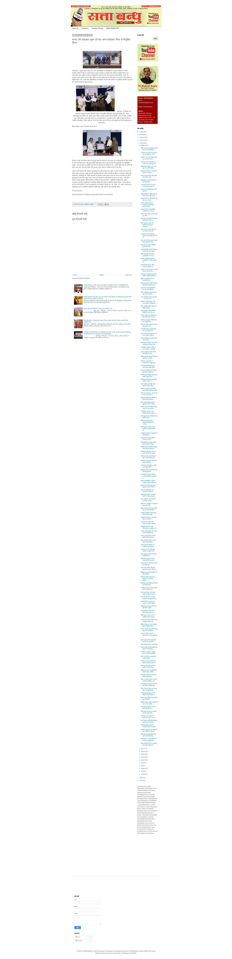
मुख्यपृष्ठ (101, 275)
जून (142, 763)
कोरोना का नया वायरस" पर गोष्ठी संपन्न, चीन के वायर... (149, 270)
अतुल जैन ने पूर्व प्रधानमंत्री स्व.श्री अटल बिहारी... (148, 288)
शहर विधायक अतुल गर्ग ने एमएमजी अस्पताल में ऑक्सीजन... (147, 224)
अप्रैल (143, 768)
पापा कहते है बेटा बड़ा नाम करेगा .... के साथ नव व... (149, 298)
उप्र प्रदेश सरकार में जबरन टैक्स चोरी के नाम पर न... (148, 559)
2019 (141, 780)
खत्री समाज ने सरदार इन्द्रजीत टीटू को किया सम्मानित (149, 509)
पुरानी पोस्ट (129, 275)
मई (142, 765)
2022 (141, 143)
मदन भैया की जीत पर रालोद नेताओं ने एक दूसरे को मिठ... (149, 597)
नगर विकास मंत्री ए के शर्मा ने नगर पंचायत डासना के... (148, 185)
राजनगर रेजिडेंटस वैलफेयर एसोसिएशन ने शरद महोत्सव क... (148, 260)
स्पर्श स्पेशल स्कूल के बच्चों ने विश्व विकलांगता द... (148, 707)
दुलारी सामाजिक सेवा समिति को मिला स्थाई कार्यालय (149, 398)
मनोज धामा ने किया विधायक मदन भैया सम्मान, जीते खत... (149, 568)
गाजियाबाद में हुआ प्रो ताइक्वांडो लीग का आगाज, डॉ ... (149, 588)
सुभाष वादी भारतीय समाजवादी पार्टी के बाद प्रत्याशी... (148, 640)
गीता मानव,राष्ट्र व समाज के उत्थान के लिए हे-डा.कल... (148, 593)
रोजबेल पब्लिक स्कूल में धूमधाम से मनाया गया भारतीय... (149, 703)
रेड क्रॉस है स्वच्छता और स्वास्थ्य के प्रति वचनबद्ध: (148, 522)
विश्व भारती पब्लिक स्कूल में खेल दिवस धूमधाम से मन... (149, 241)
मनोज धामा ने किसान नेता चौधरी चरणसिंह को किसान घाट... (149, 343)
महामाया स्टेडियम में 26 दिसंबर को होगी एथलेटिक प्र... (148, 371)
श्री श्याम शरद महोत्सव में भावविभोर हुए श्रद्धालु (147, 545)
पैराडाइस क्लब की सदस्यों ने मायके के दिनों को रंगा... (148, 666)
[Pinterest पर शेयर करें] (108, 204)
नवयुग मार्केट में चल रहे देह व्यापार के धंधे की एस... (149, 564)
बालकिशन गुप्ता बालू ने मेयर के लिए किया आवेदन (148, 607)
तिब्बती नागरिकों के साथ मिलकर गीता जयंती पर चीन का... (149, 730)
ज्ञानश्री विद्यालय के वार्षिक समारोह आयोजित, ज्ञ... (148, 265)
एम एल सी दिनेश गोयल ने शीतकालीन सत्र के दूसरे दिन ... (149, 635)
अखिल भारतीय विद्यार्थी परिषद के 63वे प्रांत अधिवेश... (149, 357)
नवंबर (142, 749)
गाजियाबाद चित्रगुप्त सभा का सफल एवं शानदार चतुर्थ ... (148, 452)
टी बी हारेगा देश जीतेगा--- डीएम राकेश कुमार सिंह (149, 466)
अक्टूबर (143, 751)
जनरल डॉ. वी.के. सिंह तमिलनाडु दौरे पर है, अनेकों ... (149, 199)
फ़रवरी (143, 774)
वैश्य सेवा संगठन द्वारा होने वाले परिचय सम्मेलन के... (148, 675)
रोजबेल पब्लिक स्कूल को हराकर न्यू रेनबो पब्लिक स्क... (149, 532)
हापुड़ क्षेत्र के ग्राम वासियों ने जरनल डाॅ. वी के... (148, 438)
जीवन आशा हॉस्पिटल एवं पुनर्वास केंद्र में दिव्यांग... (149, 698)
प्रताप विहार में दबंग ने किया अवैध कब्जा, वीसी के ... (148, 611)
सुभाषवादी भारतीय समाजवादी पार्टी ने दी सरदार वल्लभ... (148, 495)
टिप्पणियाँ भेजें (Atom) (84, 278)
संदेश (78, 937)
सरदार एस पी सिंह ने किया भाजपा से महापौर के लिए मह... (149, 620)
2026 (141, 132)
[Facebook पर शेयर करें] (105, 204)
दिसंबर (143, 145)
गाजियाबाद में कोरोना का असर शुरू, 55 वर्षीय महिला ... (148, 167)
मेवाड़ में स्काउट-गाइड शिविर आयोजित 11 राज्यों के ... (148, 210)
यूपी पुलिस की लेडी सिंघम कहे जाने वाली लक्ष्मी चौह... (148, 735)
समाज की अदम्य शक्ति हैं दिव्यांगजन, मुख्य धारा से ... (148, 716)
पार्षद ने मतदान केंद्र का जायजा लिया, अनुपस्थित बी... (149, 689)
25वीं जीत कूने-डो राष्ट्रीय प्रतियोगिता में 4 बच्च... (148, 255)
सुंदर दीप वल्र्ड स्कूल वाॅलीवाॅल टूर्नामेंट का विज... (148, 245)
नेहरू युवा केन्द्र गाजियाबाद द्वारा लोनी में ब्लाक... (149, 416)
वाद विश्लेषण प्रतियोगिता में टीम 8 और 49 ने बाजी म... (149, 721)
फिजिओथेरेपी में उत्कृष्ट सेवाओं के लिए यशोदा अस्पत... (148, 443)
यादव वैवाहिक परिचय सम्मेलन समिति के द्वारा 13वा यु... (148, 311)
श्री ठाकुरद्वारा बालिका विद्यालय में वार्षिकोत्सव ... (149, 554)
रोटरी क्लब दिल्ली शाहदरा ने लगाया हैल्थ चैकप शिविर (148, 366)
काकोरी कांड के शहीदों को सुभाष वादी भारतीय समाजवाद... (149, 447)
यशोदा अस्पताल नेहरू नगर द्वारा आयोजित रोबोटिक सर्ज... (149, 680)
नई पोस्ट (75, 275)
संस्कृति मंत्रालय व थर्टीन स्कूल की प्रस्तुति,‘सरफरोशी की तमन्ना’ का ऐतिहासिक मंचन (106, 285)
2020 (141, 778)
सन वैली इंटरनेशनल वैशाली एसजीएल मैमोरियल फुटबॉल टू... (148, 476)
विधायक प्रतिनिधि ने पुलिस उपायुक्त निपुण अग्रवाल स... (149, 481)
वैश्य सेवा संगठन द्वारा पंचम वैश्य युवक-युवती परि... (149, 461)
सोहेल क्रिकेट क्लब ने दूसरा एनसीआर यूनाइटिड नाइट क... (148, 428)
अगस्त (143, 757)
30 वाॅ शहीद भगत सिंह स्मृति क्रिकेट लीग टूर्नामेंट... (148, 385)
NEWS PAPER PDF (112, 28)
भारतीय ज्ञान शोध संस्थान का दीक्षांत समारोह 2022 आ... (148, 661)
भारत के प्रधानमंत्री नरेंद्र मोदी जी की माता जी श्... (149, 176)
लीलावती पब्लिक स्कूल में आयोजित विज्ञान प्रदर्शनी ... (149, 726)
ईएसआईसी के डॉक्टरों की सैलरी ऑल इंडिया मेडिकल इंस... (149, 684)
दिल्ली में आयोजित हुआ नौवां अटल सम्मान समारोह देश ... (149, 302)
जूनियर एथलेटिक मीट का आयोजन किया (147, 279)
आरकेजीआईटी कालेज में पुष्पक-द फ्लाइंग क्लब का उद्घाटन (149, 250)
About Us (75, 28)
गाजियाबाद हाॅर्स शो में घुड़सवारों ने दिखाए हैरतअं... (149, 434)
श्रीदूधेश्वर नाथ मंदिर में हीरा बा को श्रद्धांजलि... (148, 181)
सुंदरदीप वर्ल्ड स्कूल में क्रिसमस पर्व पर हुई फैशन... (149, 320)
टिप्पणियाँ (79, 941)
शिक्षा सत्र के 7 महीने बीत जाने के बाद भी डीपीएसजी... (149, 739)
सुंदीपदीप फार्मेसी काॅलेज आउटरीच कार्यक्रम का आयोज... (147, 422)
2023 (141, 140)
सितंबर (143, 754)
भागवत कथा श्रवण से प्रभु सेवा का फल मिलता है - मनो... (149, 153)
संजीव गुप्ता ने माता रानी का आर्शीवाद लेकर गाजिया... (148, 616)
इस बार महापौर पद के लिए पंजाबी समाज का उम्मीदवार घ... (149, 629)
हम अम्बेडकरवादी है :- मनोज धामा (149, 644)
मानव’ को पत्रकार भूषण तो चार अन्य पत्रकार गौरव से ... (149, 334)
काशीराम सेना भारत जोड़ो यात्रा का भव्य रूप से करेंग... (149, 158)
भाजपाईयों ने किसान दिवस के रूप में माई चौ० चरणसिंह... (148, 348)
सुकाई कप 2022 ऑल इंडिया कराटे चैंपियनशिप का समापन (149, 389)
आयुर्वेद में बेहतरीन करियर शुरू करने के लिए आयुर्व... (148, 513)
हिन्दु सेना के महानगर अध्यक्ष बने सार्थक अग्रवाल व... (149, 172)
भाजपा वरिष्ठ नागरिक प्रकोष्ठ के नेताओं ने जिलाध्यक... (149, 648)
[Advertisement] (155, 853)
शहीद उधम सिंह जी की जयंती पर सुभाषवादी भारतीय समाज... (149, 284)
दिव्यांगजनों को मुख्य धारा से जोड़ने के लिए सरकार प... (148, 694)
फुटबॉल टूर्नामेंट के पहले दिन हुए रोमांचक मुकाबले (149, 470)
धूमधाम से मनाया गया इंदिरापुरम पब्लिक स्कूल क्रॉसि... (149, 671)
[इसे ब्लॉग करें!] (101, 204)
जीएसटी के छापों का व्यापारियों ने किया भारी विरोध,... (149, 518)
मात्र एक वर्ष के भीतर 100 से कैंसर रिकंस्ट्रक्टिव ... (148, 541)
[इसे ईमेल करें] (99, 204)
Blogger (126, 953)
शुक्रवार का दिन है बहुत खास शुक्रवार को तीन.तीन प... (148, 486)
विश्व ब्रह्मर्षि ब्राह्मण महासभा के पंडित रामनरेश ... (149, 307)
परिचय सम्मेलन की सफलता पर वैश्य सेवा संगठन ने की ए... (148, 316)
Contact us (84, 28)
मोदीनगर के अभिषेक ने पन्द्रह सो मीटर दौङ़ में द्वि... (149, 504)
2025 (141, 134)
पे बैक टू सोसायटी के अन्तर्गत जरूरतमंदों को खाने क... (148, 536)
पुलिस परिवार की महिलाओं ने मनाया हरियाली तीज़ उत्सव (98, 308)
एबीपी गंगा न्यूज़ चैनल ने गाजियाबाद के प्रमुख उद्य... (148, 362)
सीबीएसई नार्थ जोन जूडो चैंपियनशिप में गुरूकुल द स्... (149, 527)
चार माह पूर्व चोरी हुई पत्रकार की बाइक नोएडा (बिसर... (149, 375)
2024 (141, 137)
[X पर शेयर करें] (103, 204)
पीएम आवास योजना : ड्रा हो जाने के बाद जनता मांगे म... (149, 394)
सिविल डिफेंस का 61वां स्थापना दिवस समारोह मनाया (149, 625)
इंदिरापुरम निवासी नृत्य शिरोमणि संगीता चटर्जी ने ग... (149, 380)
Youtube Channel (97, 28)
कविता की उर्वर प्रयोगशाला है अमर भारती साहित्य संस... (148, 457)
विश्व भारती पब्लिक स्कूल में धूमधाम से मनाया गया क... (148, 403)
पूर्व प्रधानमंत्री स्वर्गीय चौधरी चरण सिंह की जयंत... (148, 352)
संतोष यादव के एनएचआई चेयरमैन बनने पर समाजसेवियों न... (149, 149)
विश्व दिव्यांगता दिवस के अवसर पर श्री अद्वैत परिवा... (148, 712)
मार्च (142, 771)
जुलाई (143, 760)
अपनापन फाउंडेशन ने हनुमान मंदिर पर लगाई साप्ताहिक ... (149, 652)
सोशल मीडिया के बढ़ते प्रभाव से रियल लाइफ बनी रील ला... (149, 194)
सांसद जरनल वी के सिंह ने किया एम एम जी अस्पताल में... (149, 407)
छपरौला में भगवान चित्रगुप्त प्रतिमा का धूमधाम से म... (148, 550)
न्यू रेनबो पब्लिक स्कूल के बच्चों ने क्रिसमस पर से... (149, 325)
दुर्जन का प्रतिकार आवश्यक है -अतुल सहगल (148, 657)
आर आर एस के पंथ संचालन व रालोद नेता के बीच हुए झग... (149, 162)
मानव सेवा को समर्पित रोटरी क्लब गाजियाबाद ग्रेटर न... (149, 219)
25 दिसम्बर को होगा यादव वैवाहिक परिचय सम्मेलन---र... (149, 412)
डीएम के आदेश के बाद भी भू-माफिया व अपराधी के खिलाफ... (148, 578)
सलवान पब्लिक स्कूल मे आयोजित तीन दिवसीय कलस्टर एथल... (147, 204)
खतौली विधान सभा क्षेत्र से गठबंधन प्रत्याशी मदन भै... (148, 602)
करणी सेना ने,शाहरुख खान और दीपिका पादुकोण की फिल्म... (149, 275)
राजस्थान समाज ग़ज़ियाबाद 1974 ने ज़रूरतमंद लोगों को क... (149, 235)
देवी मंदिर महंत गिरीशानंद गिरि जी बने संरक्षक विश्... (149, 584)
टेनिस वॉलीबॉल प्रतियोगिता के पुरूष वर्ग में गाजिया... (148, 293)
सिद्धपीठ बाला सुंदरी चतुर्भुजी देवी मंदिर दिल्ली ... (149, 573)
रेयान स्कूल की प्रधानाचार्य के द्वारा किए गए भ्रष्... (148, 499)
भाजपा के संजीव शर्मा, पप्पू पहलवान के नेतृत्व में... (147, 490)
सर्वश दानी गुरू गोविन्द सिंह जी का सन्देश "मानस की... (148, 230)
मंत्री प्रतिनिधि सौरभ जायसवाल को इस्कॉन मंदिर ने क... (149, 744)
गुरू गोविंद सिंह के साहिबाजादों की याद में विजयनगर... (148, 330)
